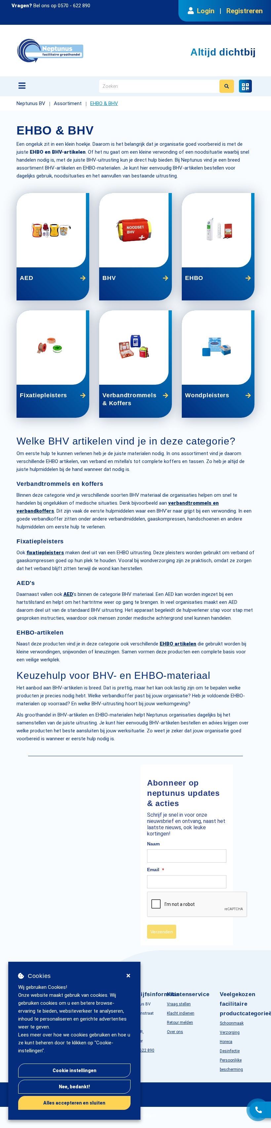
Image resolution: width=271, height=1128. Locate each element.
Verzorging (230, 1032)
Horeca (226, 1041)
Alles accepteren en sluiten (74, 1103)
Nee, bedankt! (74, 1086)
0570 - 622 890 (74, 6)
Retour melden (180, 1022)
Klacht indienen (180, 1013)
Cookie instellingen (75, 1070)
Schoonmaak (232, 1023)
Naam (153, 843)
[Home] (84, 50)
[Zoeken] (226, 86)
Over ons (175, 1032)
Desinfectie (230, 1051)
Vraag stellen (179, 1004)
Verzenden (161, 931)
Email (155, 870)
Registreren (244, 11)
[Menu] (22, 85)
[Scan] (245, 86)
